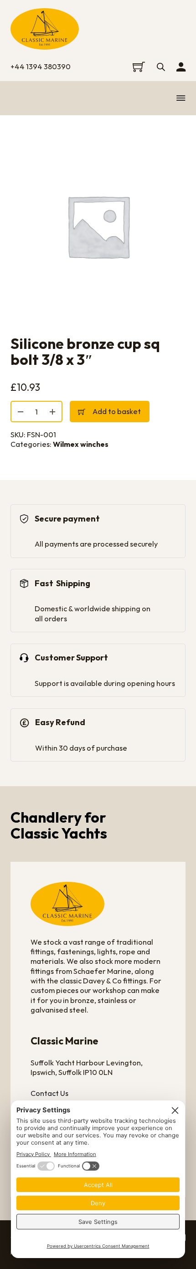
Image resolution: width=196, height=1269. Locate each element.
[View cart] (139, 67)
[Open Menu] (181, 98)
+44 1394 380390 (40, 66)
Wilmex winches (80, 444)
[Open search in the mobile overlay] (160, 67)
